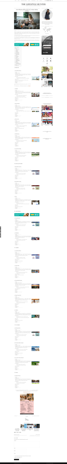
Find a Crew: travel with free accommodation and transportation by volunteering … (24, 429)
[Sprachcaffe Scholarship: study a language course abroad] (30, 426)
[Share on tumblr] (18, 432)
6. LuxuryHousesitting (17, 52)
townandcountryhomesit (20, 369)
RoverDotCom (19, 208)
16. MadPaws (16, 61)
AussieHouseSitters (19, 262)
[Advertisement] (47, 145)
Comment (15, 440)
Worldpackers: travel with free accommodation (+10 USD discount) (34, 435)
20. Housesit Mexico (17, 65)
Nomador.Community (20, 100)
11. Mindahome (16, 57)
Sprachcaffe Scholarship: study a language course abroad (30, 429)
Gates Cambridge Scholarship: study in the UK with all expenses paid (17, 429)
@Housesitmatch (19, 115)
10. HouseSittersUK (17, 56)
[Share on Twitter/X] (16, 432)
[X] (0, 228)
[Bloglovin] (51, 0)
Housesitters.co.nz (19, 344)
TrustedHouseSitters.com (19, 72)
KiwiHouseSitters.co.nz (19, 329)
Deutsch (19, 30)
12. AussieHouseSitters (17, 58)
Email (15, 450)
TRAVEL (29, 0)
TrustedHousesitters (19, 82)
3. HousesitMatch (16, 50)
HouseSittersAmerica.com (19, 168)
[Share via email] (14, 432)
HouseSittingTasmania (20, 292)
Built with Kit (45, 52)
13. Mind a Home (16, 59)
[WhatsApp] (0, 229)
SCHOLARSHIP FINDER (28, 8)
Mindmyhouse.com (19, 135)
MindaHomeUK (19, 244)
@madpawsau (19, 321)
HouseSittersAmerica (20, 178)
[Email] (0, 235)
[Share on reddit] (20, 432)
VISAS (37, 0)
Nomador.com (18, 90)
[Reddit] (0, 234)
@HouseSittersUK (19, 229)
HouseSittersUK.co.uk (19, 219)
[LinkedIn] (0, 232)
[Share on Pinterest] (17, 432)
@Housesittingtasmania (20, 291)
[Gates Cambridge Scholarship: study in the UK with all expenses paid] (17, 426)
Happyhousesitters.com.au (20, 307)
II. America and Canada (17, 53)
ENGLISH (41, 0)
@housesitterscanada (20, 192)
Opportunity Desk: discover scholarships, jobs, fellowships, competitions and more (36, 429)
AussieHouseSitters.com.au (20, 252)
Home (15, 0)
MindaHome (19, 277)
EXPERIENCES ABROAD (24, 0)
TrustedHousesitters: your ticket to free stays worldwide (20, 84)
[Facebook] (50, 0)
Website (15, 453)
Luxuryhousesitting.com (19, 150)
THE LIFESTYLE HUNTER (33, 4)
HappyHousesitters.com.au (19, 296)
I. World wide (16, 48)
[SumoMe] (0, 236)
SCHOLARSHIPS (33, 0)
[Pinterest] (0, 231)
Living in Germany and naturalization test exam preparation (20, 435)
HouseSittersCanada (19, 193)
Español (17, 30)
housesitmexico (19, 387)
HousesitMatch (19, 116)
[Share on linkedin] (19, 432)
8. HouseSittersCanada (17, 54)
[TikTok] (49, 0)
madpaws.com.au (19, 311)
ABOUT (19, 0)
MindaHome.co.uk (19, 234)
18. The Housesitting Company (18, 63)
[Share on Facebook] (15, 432)
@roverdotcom (19, 207)
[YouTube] (48, 0)
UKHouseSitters (19, 230)
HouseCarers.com (19, 120)
